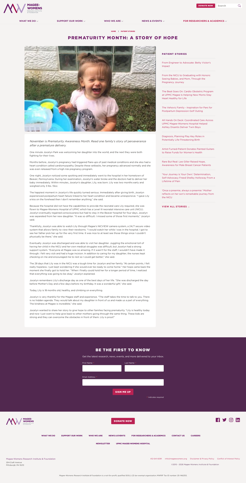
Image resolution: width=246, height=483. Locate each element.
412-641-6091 (156, 459)
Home (113, 31)
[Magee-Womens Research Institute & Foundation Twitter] (224, 420)
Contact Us (178, 436)
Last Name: (130, 363)
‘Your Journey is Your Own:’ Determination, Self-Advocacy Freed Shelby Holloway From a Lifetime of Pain (188, 178)
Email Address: (89, 377)
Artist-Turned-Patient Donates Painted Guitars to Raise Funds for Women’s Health (188, 151)
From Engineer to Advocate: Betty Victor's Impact (186, 64)
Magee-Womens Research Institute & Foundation (30, 459)
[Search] (239, 5)
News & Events (152, 21)
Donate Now (205, 6)
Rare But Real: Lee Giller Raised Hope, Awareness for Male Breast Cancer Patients (186, 163)
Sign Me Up (123, 392)
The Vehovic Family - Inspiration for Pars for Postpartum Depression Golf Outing (187, 109)
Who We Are (112, 21)
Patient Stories (128, 31)
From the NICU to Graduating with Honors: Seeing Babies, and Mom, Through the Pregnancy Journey (186, 79)
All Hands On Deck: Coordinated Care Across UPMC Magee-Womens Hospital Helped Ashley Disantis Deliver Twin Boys (187, 123)
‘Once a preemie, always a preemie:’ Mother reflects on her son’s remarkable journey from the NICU (188, 194)
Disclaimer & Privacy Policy (202, 459)
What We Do (27, 21)
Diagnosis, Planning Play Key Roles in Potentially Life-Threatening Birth (183, 138)
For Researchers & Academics (203, 21)
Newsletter (103, 443)
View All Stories (174, 206)
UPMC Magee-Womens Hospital (133, 443)
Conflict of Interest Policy (228, 459)
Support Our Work (70, 21)
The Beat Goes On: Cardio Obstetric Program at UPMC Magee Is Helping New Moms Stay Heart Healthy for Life (187, 95)
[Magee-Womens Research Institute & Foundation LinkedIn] (238, 421)
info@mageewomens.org (176, 459)
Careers (195, 436)
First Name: (88, 363)
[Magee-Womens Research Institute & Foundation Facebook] (218, 421)
